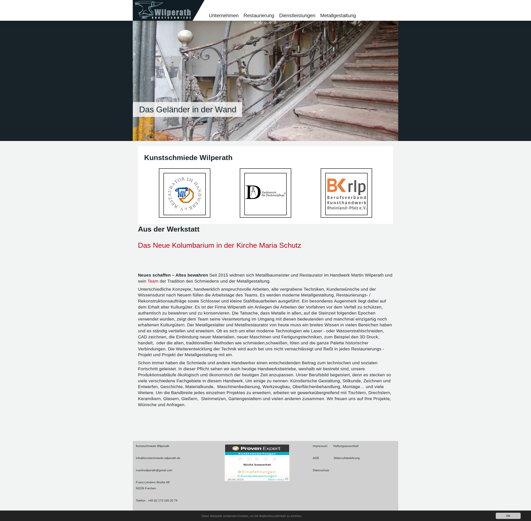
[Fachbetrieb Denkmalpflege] (265, 193)
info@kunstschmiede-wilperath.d (157, 458)
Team (152, 281)
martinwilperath (146, 470)
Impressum (320, 446)
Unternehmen (224, 15)
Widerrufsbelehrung (347, 458)
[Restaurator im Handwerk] (184, 193)
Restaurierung (259, 15)
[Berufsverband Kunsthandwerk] (346, 193)
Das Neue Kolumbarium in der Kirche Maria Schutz (219, 245)
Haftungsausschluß (346, 446)
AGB (316, 458)
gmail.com (165, 470)
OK (508, 516)
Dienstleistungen (297, 15)
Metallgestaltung (338, 15)
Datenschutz (321, 470)
